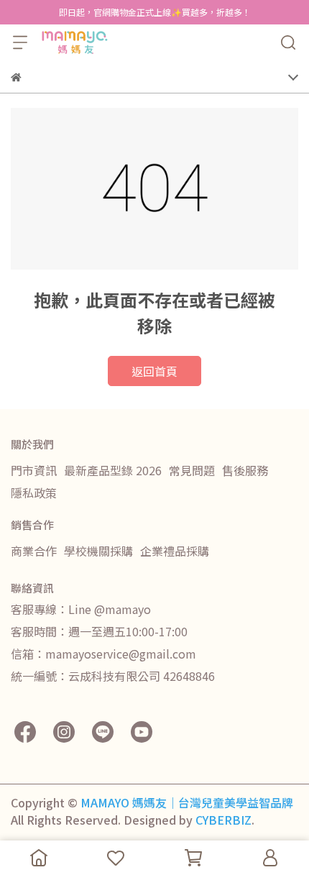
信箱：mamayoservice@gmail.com (103, 653)
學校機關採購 (98, 550)
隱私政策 (34, 492)
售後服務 (245, 470)
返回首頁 (154, 371)
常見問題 (192, 470)
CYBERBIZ (223, 819)
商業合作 (34, 550)
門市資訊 (34, 470)
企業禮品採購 (174, 550)
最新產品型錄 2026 (113, 470)
